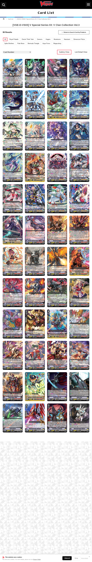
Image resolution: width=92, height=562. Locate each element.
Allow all (67, 558)
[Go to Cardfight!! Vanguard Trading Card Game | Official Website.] (4, 19)
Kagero (48, 39)
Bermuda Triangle (33, 43)
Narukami (67, 39)
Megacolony (57, 43)
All (5, 39)
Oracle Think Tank (28, 39)
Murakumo (57, 39)
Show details (84, 558)
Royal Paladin (13, 39)
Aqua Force (46, 43)
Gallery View (64, 52)
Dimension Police (79, 39)
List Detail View (81, 52)
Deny (76, 558)
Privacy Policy (37, 559)
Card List (10, 19)
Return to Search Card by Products (75, 32)
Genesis (39, 39)
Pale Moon (20, 43)
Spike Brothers (9, 43)
